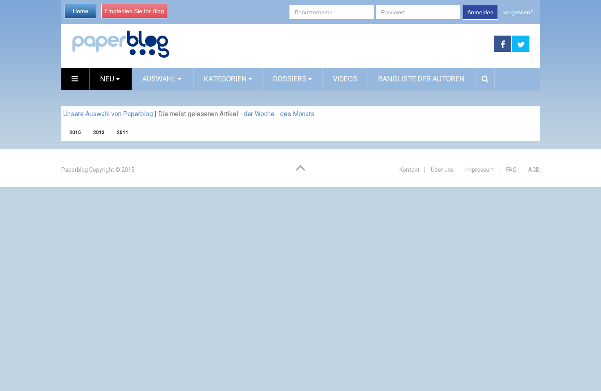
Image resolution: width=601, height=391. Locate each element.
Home (80, 11)
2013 (99, 132)
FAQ (511, 169)
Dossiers (290, 78)
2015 (75, 132)
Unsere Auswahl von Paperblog (108, 114)
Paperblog (74, 169)
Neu (108, 78)
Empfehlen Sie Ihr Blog (134, 11)
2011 (122, 132)
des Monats (297, 114)
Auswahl (159, 78)
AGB (534, 169)
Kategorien (225, 78)
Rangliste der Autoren (421, 78)
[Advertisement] (332, 44)
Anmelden (480, 12)
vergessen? (518, 12)
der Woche (259, 114)
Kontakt (409, 169)
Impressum (480, 169)
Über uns (442, 169)
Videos (345, 78)
